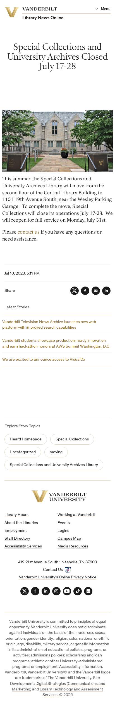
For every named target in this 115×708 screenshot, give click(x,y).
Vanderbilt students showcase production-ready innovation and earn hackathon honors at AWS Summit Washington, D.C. (56, 343)
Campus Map (69, 539)
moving (56, 452)
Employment (15, 531)
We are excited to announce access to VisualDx (43, 360)
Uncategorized (23, 452)
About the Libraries (21, 523)
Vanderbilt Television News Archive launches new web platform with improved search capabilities (49, 325)
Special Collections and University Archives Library (54, 465)
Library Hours (16, 515)
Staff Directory (17, 539)
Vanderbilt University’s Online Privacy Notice (57, 577)
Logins (63, 531)
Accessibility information (80, 667)
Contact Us (53, 570)
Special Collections (72, 439)
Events (64, 523)
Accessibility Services (23, 546)
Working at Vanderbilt (76, 515)
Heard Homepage (26, 439)
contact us (29, 232)
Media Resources (73, 546)
